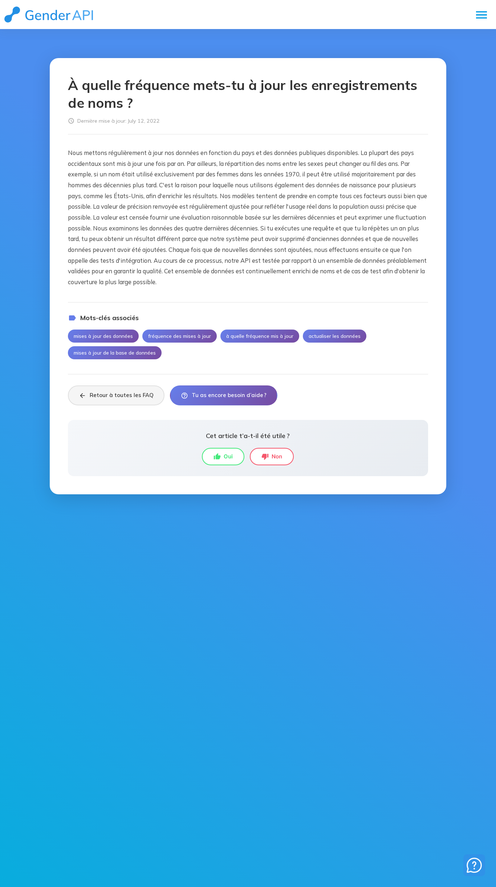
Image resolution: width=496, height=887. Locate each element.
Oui (223, 456)
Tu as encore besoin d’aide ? (224, 395)
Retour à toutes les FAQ (116, 395)
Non (271, 456)
